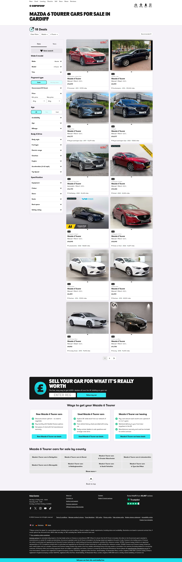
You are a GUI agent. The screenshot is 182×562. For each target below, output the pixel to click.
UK (33, 525)
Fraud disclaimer (90, 517)
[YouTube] (45, 509)
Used (36, 1)
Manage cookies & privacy (76, 517)
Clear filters (34, 34)
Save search (48, 51)
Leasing (43, 1)
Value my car (91, 395)
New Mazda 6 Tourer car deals (49, 436)
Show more (90, 471)
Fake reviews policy (118, 517)
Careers (100, 495)
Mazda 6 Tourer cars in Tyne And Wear (137, 465)
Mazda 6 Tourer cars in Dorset (75, 457)
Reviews (73, 1)
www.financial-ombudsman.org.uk (138, 548)
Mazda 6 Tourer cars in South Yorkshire (106, 465)
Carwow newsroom (72, 504)
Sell (56, 1)
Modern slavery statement (132, 517)
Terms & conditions (61, 517)
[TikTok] (50, 509)
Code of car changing (146, 520)
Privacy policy (107, 517)
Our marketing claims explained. (40, 535)
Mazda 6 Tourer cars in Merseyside (44, 465)
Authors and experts (72, 501)
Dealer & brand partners (105, 498)
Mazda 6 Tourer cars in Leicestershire (137, 457)
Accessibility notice (147, 517)
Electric (50, 1)
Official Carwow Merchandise (75, 507)
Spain (49, 525)
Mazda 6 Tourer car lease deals (132, 436)
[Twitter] (35, 509)
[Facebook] (30, 509)
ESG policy (99, 517)
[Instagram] (40, 509)
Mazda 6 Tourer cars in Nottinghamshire (75, 465)
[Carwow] (37, 6)
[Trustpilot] (140, 501)
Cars (39, 44)
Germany (41, 525)
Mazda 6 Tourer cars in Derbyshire (44, 457)
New (31, 1)
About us (68, 495)
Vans (61, 1)
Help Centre (34, 496)
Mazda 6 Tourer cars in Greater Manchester (106, 457)
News (66, 1)
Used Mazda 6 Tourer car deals (91, 436)
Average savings (34, 538)
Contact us (69, 498)
